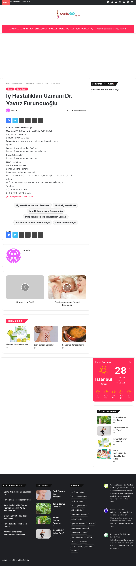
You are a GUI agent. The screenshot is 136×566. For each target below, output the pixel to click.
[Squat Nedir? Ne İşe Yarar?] (104, 431)
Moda (62, 29)
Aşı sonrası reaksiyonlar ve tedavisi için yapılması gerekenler (121, 512)
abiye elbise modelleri (79, 515)
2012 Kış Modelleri (78, 506)
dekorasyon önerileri (79, 533)
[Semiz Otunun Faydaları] (43, 508)
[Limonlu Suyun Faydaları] (104, 442)
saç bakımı (89, 546)
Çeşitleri (74, 551)
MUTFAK (70, 29)
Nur (111, 534)
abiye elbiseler (76, 510)
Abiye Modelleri (77, 519)
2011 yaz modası (77, 492)
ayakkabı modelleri (78, 524)
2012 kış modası (77, 501)
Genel (19, 83)
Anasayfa (14, 29)
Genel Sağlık (41, 29)
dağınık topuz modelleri (80, 528)
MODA (73, 542)
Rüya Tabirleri (82, 29)
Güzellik (53, 29)
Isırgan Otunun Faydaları (20, 1)
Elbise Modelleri (77, 537)
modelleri (83, 542)
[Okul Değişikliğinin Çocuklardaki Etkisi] (104, 454)
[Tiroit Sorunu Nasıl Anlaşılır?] (43, 495)
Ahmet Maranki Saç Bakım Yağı (105, 89)
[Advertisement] (68, 55)
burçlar (91, 524)
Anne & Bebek (26, 29)
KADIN (89, 537)
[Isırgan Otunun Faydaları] (104, 420)
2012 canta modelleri (79, 497)
